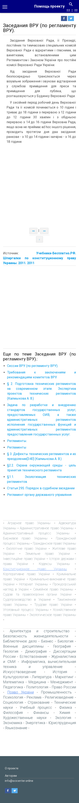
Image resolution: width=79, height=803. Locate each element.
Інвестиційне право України (24, 559)
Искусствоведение (19, 672)
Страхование (39, 702)
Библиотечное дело (20, 641)
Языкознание (16, 728)
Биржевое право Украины (25, 538)
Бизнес (47, 641)
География (62, 646)
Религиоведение (59, 697)
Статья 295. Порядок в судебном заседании (41, 488)
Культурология (15, 677)
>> (76, 10)
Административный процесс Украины (36, 533)
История (60, 672)
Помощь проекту (49, 6)
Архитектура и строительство (39, 631)
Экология (63, 718)
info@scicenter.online (19, 780)
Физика (65, 707)
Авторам (11, 775)
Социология (13, 702)
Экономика (12, 723)
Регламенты (16, 447)
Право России (64, 687)
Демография (36, 651)
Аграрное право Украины (29, 523)
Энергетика (35, 723)
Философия (13, 712)
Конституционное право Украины (35, 569)
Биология (65, 641)
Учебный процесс (36, 707)
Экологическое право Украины (52, 615)
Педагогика (13, 687)
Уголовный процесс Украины (26, 610)
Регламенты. (17, 441)
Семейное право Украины (53, 589)
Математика (13, 682)
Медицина (37, 682)
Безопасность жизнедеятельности (35, 636)
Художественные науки (24, 718)
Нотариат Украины (34, 584)
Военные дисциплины (23, 646)
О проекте (11, 768)
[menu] (5, 6)
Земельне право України (47, 554)
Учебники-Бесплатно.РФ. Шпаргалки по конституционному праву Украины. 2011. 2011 (39, 258)
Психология (13, 697)
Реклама (34, 697)
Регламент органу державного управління (39, 495)
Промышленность (56, 692)
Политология (37, 687)
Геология (10, 651)
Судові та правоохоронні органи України (37, 594)
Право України (20, 692)
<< (68, 10)
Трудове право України (53, 605)
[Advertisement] (39, 186)
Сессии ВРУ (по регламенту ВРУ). (32, 366)
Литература (41, 677)
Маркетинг (64, 677)
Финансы (41, 712)
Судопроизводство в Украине (27, 599)
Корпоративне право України (26, 574)
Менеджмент (61, 682)
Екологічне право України (26, 548)
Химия (64, 712)
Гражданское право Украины (54, 543)
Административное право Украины (46, 528)
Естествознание (33, 656)
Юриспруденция (62, 723)
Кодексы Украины (54, 564)
